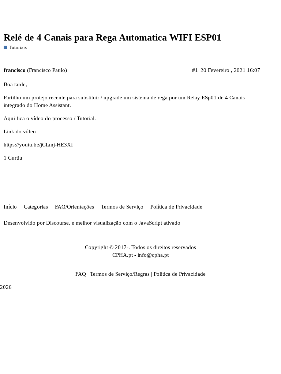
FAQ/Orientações (74, 207)
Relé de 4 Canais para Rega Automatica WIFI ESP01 (112, 37)
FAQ (80, 274)
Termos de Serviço (122, 207)
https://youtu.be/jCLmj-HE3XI (38, 145)
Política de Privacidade (176, 207)
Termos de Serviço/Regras (120, 274)
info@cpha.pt (153, 255)
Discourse (57, 223)
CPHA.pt (122, 255)
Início (10, 207)
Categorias (36, 207)
